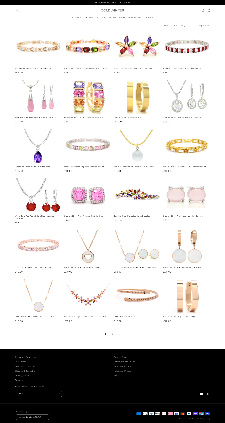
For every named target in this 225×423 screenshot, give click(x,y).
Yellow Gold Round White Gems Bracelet (33, 68)
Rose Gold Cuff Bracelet (124, 317)
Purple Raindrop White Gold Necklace (32, 167)
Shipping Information (25, 371)
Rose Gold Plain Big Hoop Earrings (179, 317)
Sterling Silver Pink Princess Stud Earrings (83, 216)
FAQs (116, 375)
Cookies (19, 380)
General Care (120, 357)
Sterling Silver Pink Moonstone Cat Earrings (183, 216)
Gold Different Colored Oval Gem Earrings (83, 117)
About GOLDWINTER (25, 366)
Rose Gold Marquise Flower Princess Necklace (85, 317)
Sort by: (167, 25)
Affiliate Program (122, 366)
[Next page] (119, 334)
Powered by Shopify (202, 419)
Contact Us (20, 362)
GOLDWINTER (190, 419)
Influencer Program (123, 371)
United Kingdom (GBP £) (30, 417)
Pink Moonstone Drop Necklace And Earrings (35, 117)
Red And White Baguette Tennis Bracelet (182, 68)
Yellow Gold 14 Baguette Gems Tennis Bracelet (184, 167)
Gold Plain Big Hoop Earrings (127, 117)
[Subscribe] (59, 394)
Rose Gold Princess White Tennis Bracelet (34, 267)
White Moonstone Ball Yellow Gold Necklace (134, 167)
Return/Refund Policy (124, 362)
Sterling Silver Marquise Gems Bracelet (132, 216)
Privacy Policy (22, 375)
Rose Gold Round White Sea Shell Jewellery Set (135, 267)
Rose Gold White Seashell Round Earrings (182, 267)
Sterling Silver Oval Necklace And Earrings (182, 117)
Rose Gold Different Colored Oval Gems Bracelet (86, 68)
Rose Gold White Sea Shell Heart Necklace (83, 267)
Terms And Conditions (26, 357)
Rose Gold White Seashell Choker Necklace (34, 317)
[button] (18, 10)
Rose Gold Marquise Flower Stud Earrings (133, 68)
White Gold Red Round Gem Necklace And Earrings (34, 217)
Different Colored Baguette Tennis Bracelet (84, 167)
